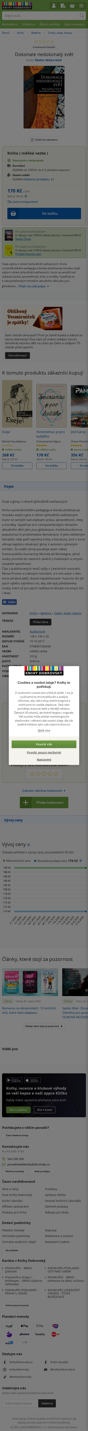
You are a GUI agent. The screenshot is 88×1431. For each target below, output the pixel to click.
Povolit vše (44, 744)
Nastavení (44, 759)
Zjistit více (44, 730)
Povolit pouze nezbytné (44, 752)
